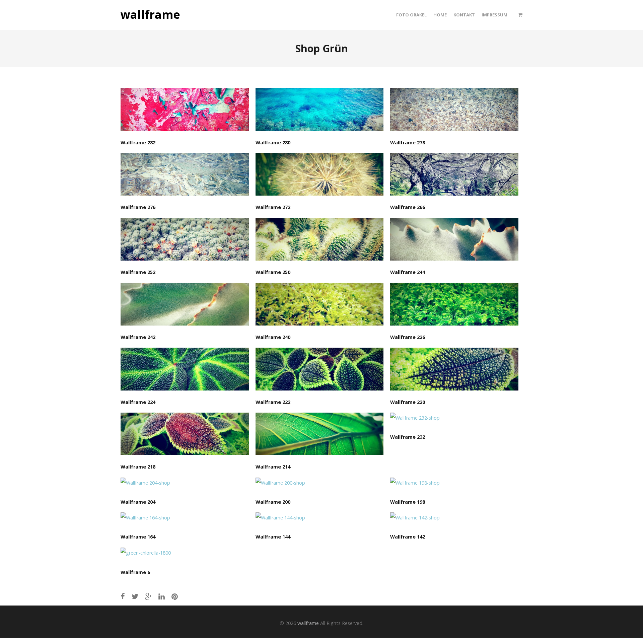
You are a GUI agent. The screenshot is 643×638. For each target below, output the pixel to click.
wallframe (150, 15)
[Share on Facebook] (123, 596)
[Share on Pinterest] (174, 596)
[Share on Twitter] (135, 596)
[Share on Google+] (148, 596)
